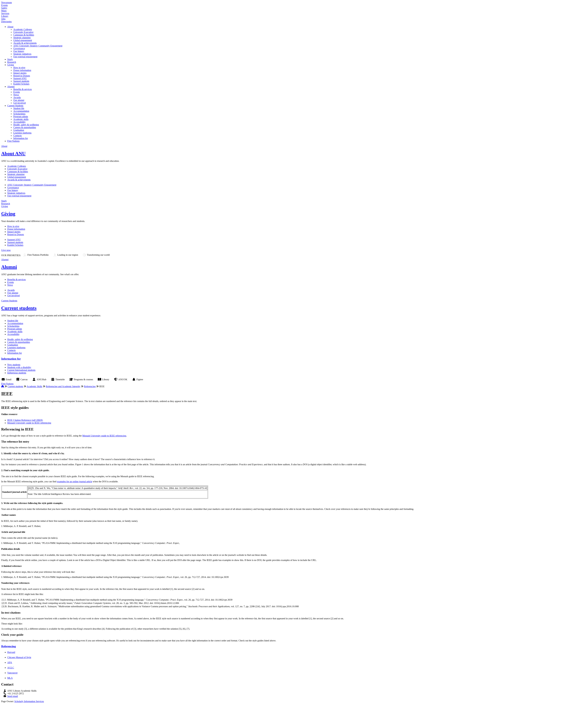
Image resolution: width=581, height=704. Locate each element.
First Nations (13, 141)
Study (10, 59)
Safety (4, 8)
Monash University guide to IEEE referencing (29, 423)
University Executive (23, 32)
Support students (21, 81)
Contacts (17, 135)
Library (4, 16)
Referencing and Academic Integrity (63, 386)
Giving (10, 65)
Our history (18, 51)
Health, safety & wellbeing (26, 124)
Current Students (15, 105)
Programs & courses (83, 379)
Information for (20, 138)
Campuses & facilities (23, 35)
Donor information (22, 70)
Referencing (90, 386)
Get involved (19, 103)
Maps (4, 10)
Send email (12, 696)
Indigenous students (16, 373)
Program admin (20, 116)
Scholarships (19, 113)
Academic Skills (34, 386)
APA (9, 662)
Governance (19, 48)
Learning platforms (22, 133)
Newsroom (6, 2)
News (16, 94)
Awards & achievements (25, 43)
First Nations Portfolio (38, 255)
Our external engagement (25, 56)
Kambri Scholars (21, 84)
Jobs (3, 19)
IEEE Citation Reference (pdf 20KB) (25, 420)
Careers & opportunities (24, 127)
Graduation (18, 130)
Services (5, 13)
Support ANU (20, 78)
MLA (10, 678)
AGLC (10, 667)
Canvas (24, 379)
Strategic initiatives (22, 54)
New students (13, 364)
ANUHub (41, 379)
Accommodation (21, 111)
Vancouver (12, 672)
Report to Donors (21, 75)
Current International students (21, 370)
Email (8, 379)
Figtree (139, 379)
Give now (6, 250)
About (10, 26)
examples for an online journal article (74, 481)
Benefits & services (22, 89)
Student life (18, 108)
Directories (6, 21)
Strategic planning (22, 37)
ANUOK (122, 379)
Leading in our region (67, 255)
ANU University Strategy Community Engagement (37, 45)
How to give (19, 67)
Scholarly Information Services (29, 701)
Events (4, 5)
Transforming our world (98, 255)
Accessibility (19, 122)
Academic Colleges (22, 29)
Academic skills (20, 119)
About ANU (13, 153)
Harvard (11, 652)
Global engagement (22, 40)
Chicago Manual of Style (19, 657)
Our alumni (18, 100)
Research (11, 62)
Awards (17, 97)
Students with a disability (19, 367)
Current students (18, 308)
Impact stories (19, 73)
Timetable (60, 379)
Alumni (11, 86)
